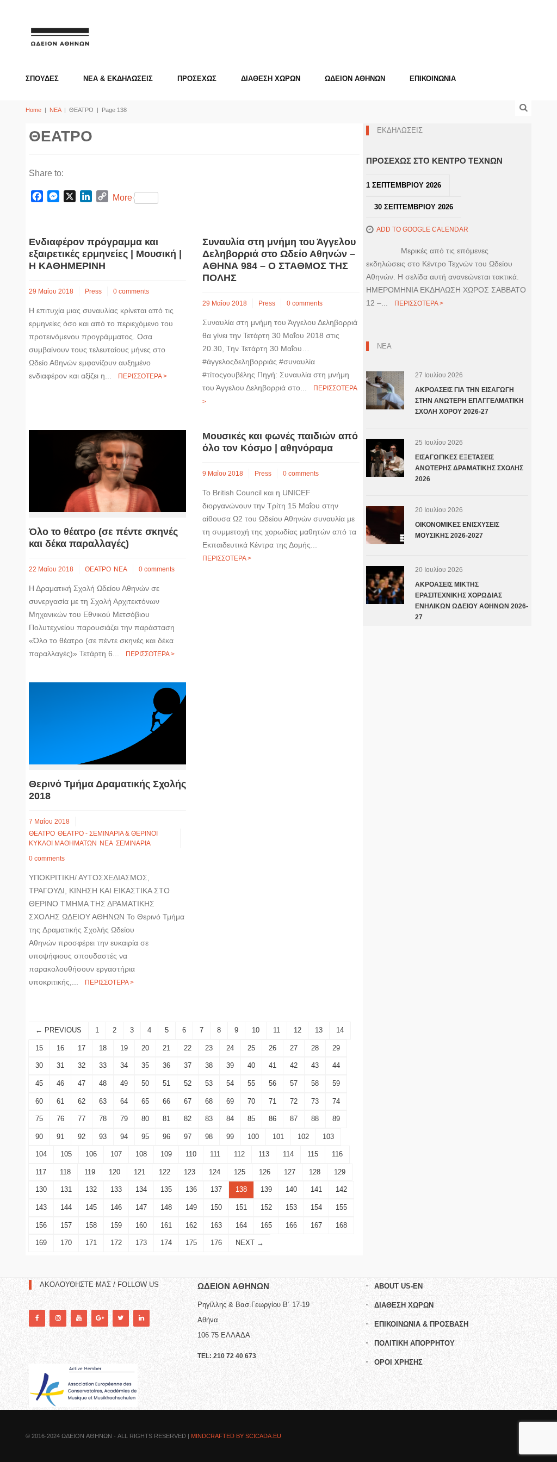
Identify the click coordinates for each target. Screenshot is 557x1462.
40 (251, 1065)
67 (187, 1101)
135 (166, 1189)
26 (272, 1048)
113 (263, 1154)
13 (319, 1030)
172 (116, 1243)
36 (166, 1065)
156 (41, 1225)
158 (91, 1225)
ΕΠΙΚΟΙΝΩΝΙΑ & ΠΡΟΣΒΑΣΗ (421, 1324)
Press (93, 291)
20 (145, 1048)
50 (145, 1083)
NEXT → (250, 1243)
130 (41, 1189)
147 (141, 1207)
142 (341, 1189)
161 (166, 1225)
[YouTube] (79, 1318)
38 (209, 1065)
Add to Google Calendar (422, 229)
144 (66, 1207)
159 (116, 1225)
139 (266, 1189)
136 (191, 1189)
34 (124, 1065)
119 (89, 1172)
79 (124, 1119)
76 (60, 1119)
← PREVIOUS (58, 1030)
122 (164, 1172)
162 (191, 1225)
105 (66, 1154)
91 (60, 1137)
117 (40, 1172)
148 (166, 1207)
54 (230, 1083)
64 (124, 1101)
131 (66, 1189)
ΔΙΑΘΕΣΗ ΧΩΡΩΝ (270, 78)
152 (266, 1207)
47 (81, 1083)
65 (145, 1101)
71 (272, 1101)
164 (241, 1225)
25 (251, 1048)
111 (215, 1154)
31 (60, 1065)
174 (166, 1243)
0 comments (131, 291)
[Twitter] (121, 1318)
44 (336, 1065)
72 (294, 1101)
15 (39, 1048)
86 (272, 1119)
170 (66, 1243)
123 (189, 1172)
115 (312, 1154)
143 (41, 1207)
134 (141, 1189)
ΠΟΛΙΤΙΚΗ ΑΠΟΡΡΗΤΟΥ (414, 1343)
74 (336, 1101)
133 (116, 1189)
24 (230, 1048)
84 (230, 1119)
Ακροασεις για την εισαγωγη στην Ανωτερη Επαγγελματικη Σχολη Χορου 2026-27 (469, 400)
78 (103, 1119)
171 (91, 1243)
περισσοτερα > (142, 376)
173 (141, 1243)
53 (209, 1083)
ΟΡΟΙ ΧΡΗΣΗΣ (398, 1362)
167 (316, 1225)
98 (209, 1137)
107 (116, 1154)
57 (294, 1083)
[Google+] (99, 1318)
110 (190, 1154)
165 (266, 1225)
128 (314, 1172)
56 (272, 1083)
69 (230, 1101)
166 (291, 1225)
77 (81, 1119)
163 (216, 1225)
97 (187, 1137)
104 (41, 1154)
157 (66, 1225)
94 (124, 1137)
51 (166, 1083)
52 (187, 1083)
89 (336, 1119)
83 (209, 1119)
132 (91, 1189)
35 (145, 1065)
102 (303, 1137)
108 (141, 1154)
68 (209, 1101)
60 (39, 1101)
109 (166, 1154)
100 (253, 1137)
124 (214, 1172)
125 (239, 1172)
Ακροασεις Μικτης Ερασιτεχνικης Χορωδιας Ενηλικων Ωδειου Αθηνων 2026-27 (471, 601)
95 (145, 1137)
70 (251, 1101)
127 (289, 1172)
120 (114, 1172)
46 (60, 1083)
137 (216, 1189)
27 (294, 1048)
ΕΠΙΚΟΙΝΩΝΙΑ (433, 78)
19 (124, 1048)
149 (191, 1207)
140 (291, 1189)
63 (103, 1101)
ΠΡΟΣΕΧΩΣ (196, 78)
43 (315, 1065)
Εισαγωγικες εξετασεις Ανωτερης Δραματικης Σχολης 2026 (469, 468)
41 (272, 1065)
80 (145, 1119)
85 (251, 1119)
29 (336, 1048)
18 (103, 1048)
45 (39, 1083)
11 (276, 1030)
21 (166, 1048)
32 (81, 1065)
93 (103, 1137)
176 (216, 1243)
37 (187, 1065)
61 (60, 1101)
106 (91, 1154)
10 (255, 1030)
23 (209, 1048)
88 (315, 1119)
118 (65, 1172)
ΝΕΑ (55, 110)
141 (316, 1189)
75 (39, 1119)
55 (251, 1083)
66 (166, 1101)
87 (294, 1119)
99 (230, 1137)
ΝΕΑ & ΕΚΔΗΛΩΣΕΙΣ (118, 78)
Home (33, 110)
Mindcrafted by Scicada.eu (236, 1436)
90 (39, 1137)
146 (116, 1207)
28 (315, 1048)
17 (81, 1048)
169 (41, 1243)
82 (187, 1119)
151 (241, 1207)
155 (341, 1207)
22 (187, 1048)
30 (39, 1065)
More (122, 197)
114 (288, 1154)
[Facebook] (37, 1318)
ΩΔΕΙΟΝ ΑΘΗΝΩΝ (355, 78)
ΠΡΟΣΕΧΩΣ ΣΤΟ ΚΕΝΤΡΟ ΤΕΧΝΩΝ (434, 160)
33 (103, 1065)
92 (81, 1137)
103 (328, 1137)
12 (297, 1030)
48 (103, 1083)
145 (91, 1207)
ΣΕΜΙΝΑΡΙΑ (133, 843)
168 (341, 1225)
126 (264, 1172)
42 (294, 1065)
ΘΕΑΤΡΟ (98, 569)
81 (166, 1119)
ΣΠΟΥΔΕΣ (42, 78)
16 (60, 1048)
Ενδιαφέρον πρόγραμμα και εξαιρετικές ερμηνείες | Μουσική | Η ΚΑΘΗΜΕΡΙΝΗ (105, 254)
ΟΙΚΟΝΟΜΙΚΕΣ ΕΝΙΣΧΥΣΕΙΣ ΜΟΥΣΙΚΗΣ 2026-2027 (457, 530)
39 (230, 1065)
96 (166, 1137)
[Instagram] (57, 1318)
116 (337, 1154)
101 (278, 1137)
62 (81, 1101)
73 (315, 1101)
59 (336, 1083)
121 (139, 1172)
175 (191, 1243)
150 (216, 1207)
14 (340, 1030)
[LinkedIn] (141, 1318)
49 (124, 1083)
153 (291, 1207)
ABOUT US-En (398, 1286)
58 (315, 1083)
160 (141, 1225)
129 (339, 1172)
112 (239, 1154)
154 (316, 1207)
